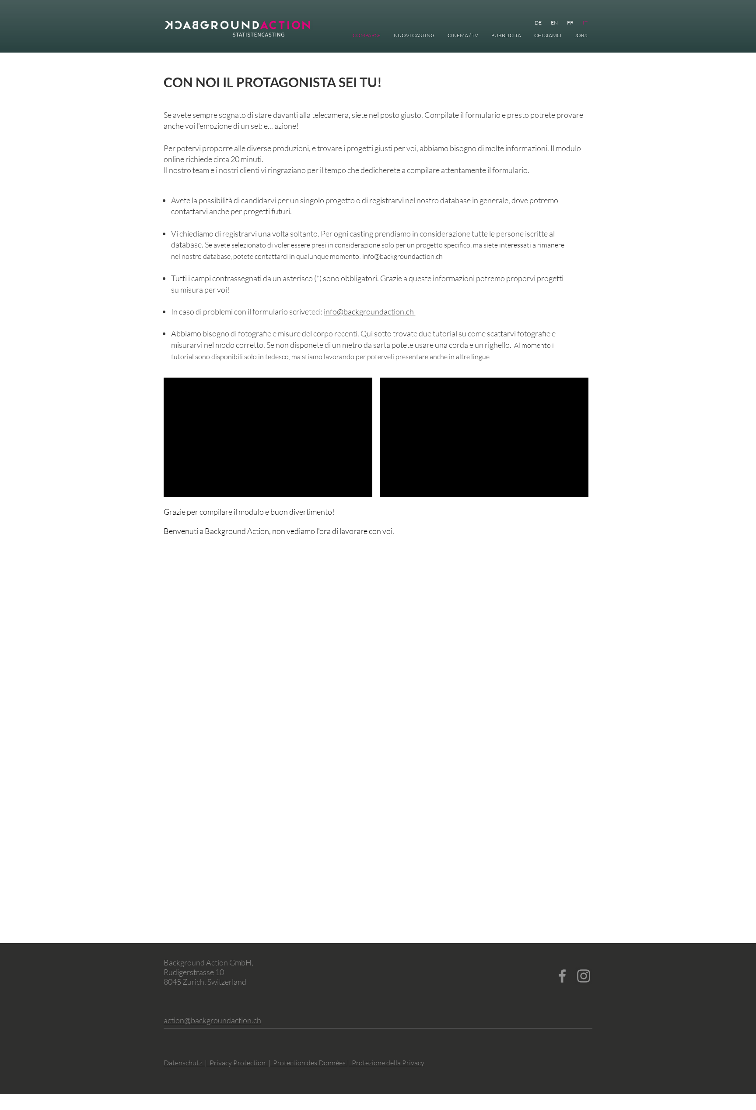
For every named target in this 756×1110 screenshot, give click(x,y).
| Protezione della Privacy (385, 1062)
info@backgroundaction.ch (402, 256)
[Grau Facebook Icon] (562, 976)
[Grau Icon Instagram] (583, 976)
